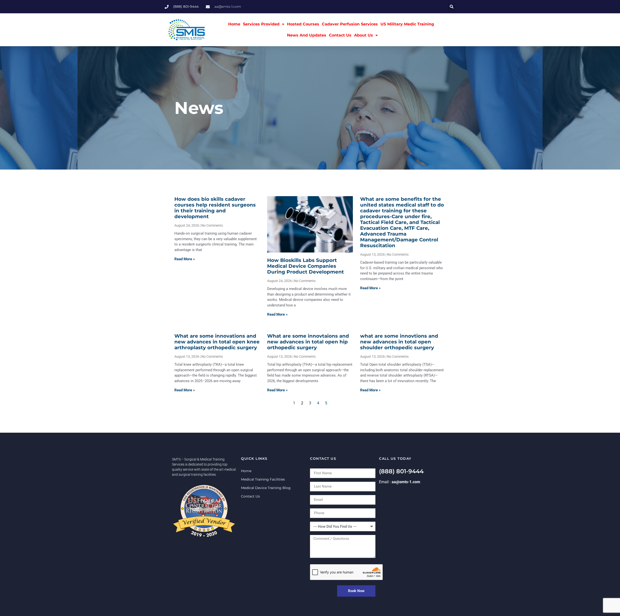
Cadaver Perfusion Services (350, 24)
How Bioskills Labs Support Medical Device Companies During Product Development (305, 266)
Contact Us (340, 35)
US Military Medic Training (407, 24)
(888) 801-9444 (401, 471)
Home (234, 24)
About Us (363, 35)
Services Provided (261, 24)
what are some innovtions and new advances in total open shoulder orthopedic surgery (399, 341)
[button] (451, 6)
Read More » (184, 259)
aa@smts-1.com (406, 482)
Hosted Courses (303, 24)
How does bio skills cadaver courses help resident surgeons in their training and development (215, 207)
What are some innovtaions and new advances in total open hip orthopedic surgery (308, 341)
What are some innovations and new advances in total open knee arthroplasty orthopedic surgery (217, 341)
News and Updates (306, 35)
